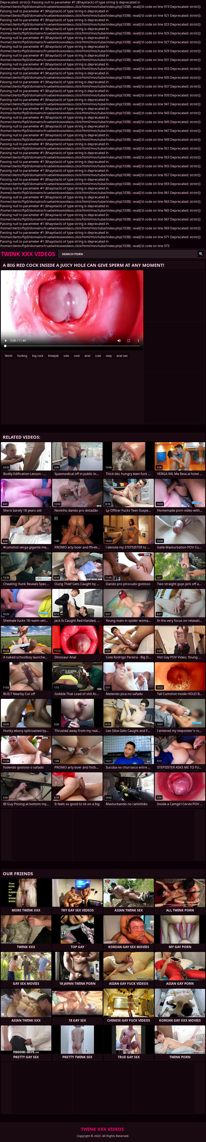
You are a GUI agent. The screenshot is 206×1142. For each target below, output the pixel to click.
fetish (8, 356)
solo (66, 356)
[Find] (201, 253)
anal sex (122, 356)
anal (87, 356)
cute (98, 356)
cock (77, 356)
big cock (37, 356)
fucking (22, 356)
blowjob (53, 356)
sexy (109, 356)
